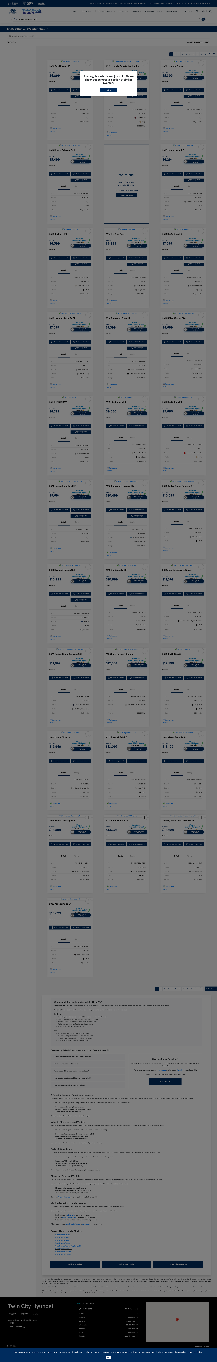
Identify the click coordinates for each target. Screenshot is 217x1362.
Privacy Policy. (196, 1352)
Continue (108, 90)
